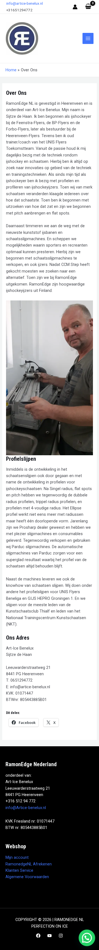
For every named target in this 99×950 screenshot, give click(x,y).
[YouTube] (49, 935)
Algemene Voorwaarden (27, 876)
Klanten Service (19, 870)
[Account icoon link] (75, 6)
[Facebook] (38, 935)
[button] (87, 938)
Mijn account (17, 857)
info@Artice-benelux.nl (26, 807)
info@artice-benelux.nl (24, 3)
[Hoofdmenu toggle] (88, 38)
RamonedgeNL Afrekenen (29, 864)
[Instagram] (61, 935)
